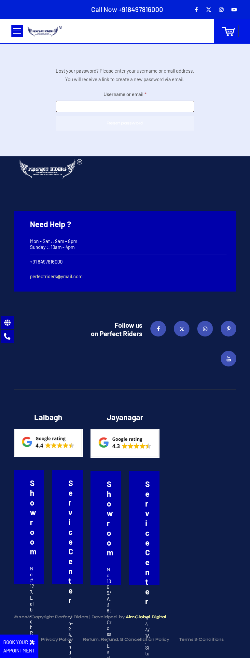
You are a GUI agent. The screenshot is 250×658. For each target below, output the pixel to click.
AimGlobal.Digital (146, 617)
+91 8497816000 (46, 262)
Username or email (134, 94)
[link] (48, 443)
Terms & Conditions (201, 639)
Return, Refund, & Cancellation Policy (126, 639)
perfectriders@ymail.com (56, 276)
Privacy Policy (57, 639)
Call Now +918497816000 (127, 9)
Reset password (125, 123)
